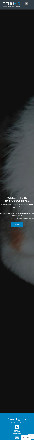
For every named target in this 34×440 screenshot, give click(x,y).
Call (17, 431)
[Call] (17, 427)
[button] (26, 3)
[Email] (17, 438)
